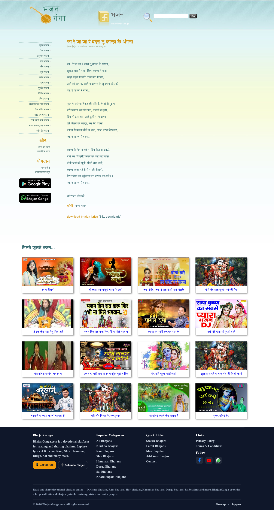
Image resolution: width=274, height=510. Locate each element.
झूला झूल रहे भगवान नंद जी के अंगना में (221, 373)
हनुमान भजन (43, 55)
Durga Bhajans (106, 466)
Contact (151, 461)
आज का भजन (44, 147)
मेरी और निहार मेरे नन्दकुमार (105, 415)
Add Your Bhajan (157, 456)
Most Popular (155, 451)
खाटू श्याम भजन (41, 114)
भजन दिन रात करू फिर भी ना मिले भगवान (106, 331)
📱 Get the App (45, 464)
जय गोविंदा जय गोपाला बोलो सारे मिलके (163, 289)
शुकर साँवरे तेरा (221, 415)
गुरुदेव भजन (43, 88)
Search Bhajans (156, 441)
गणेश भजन (44, 77)
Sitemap (221, 504)
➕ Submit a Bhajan (73, 465)
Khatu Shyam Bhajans (111, 477)
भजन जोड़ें (45, 167)
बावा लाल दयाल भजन (39, 125)
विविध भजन (43, 93)
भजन (120, 18)
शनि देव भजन (42, 130)
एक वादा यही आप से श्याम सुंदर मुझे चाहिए (106, 373)
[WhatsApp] (218, 460)
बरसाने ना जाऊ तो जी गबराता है (48, 415)
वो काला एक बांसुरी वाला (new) (105, 289)
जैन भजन (44, 66)
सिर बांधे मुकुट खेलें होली (163, 373)
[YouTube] (209, 460)
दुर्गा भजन (44, 71)
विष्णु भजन (44, 98)
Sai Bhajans (104, 471)
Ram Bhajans (105, 451)
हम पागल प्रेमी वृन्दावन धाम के (163, 331)
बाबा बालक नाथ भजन (39, 104)
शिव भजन (44, 50)
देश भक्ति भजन (42, 109)
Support (236, 504)
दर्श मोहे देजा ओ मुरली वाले (221, 331)
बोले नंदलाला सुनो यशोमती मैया (221, 289)
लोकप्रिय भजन (43, 151)
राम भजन (44, 82)
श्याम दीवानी (48, 289)
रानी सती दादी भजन (40, 120)
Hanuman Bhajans (108, 461)
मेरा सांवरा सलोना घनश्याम (48, 373)
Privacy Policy (205, 441)
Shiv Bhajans (104, 456)
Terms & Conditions (209, 446)
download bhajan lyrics (82, 216)
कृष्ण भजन (44, 45)
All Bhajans (104, 441)
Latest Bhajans (155, 446)
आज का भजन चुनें (42, 172)
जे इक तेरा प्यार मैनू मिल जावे (48, 331)
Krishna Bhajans (107, 446)
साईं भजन (44, 61)
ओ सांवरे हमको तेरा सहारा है (163, 415)
